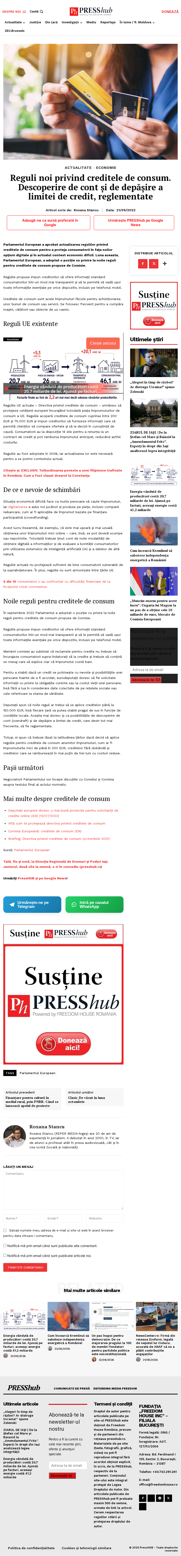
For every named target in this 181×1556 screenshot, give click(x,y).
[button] (37, 11)
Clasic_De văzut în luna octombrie (86, 1100)
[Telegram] (159, 1498)
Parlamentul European (31, 850)
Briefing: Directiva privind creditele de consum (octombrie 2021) (59, 839)
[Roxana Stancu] (14, 1136)
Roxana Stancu (86, 210)
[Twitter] (153, 263)
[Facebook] (143, 263)
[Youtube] (142, 1506)
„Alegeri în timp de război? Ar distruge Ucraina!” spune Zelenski (152, 387)
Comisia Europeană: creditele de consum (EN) (45, 831)
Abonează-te (143, 680)
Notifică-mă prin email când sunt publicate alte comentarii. (52, 1246)
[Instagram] (151, 1498)
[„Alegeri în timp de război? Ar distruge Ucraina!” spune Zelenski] (154, 363)
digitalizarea (17, 507)
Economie (106, 168)
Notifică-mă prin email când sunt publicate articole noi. (49, 1256)
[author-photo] (6, 1355)
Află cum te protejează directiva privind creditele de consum (57, 823)
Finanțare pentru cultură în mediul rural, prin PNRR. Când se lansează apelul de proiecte (32, 1102)
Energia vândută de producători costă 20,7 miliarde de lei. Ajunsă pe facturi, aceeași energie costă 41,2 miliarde (153, 500)
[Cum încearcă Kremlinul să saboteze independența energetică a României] (154, 531)
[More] (165, 263)
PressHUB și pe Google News (42, 878)
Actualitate (78, 168)
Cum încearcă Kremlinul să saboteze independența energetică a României (151, 555)
